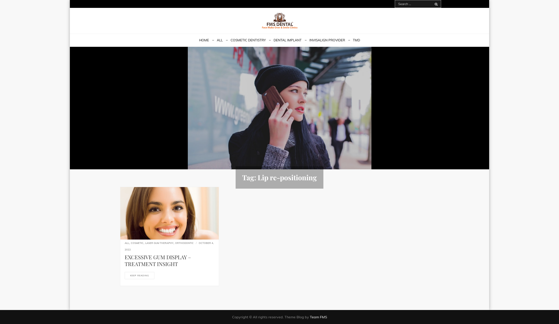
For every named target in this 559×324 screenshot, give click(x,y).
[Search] (436, 4)
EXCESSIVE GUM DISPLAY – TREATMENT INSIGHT (158, 260)
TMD (356, 40)
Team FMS (318, 317)
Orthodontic (184, 243)
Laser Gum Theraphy (159, 243)
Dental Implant (288, 40)
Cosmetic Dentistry (248, 40)
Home (204, 40)
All (220, 40)
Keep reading (139, 275)
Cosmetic (137, 243)
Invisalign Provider (327, 40)
